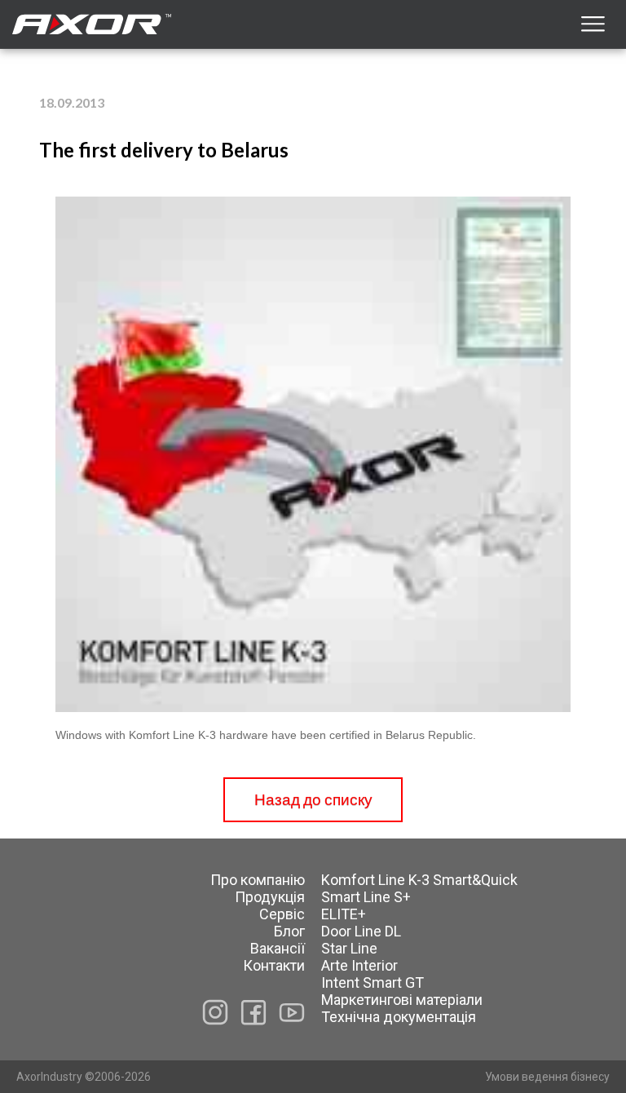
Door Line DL (361, 931)
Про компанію (257, 879)
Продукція (270, 896)
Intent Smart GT (372, 982)
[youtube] (292, 1012)
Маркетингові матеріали (402, 999)
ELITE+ (343, 914)
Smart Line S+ (366, 896)
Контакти (274, 965)
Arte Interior (359, 965)
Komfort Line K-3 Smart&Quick (419, 879)
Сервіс (282, 914)
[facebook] (253, 1012)
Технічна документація (398, 1016)
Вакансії (277, 948)
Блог (289, 931)
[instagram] (215, 1012)
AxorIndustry (50, 1076)
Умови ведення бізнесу (547, 1076)
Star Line (349, 948)
